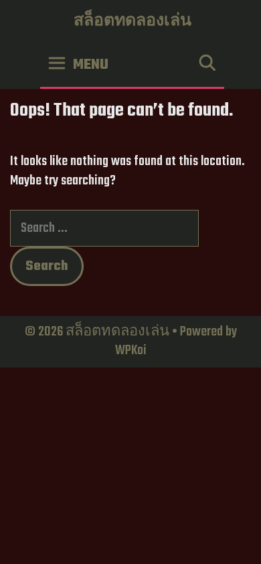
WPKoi (131, 350)
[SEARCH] (207, 65)
